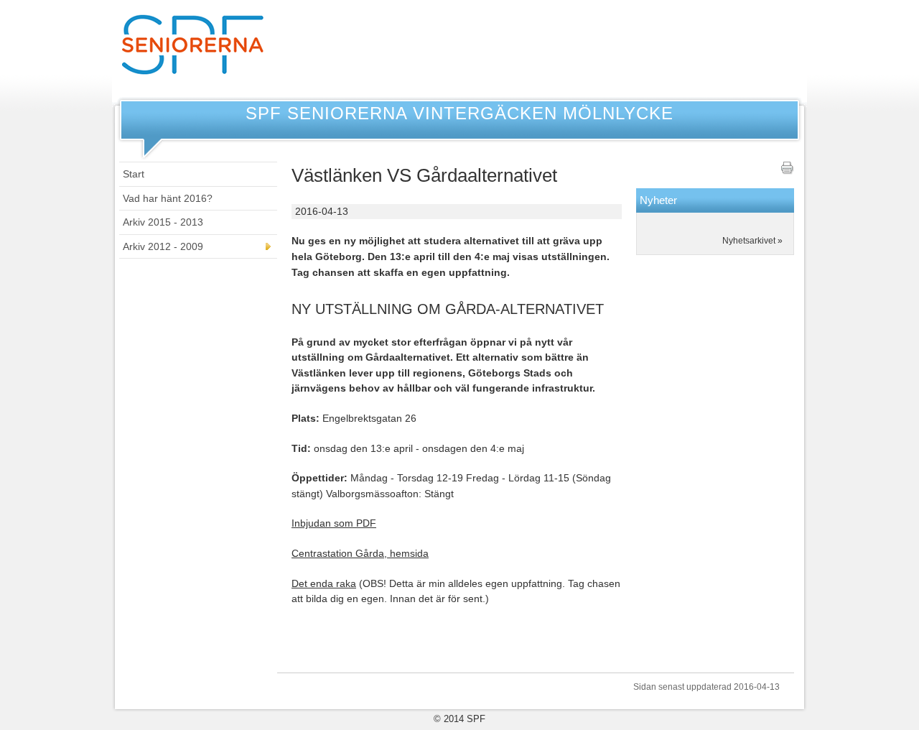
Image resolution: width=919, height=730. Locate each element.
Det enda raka (323, 583)
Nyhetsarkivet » (752, 241)
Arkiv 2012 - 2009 (163, 246)
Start (133, 174)
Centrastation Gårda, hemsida (360, 553)
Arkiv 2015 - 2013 (163, 222)
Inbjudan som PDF (333, 523)
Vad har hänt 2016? (168, 198)
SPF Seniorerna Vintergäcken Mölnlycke (459, 113)
